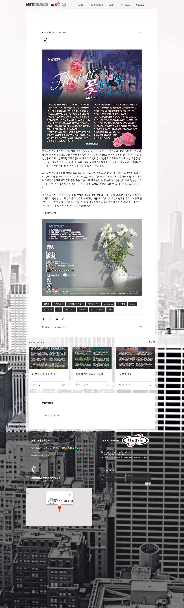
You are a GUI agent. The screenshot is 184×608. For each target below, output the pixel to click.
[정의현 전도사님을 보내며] (92, 358)
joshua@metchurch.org (40, 455)
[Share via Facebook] (43, 319)
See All (152, 342)
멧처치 (132, 304)
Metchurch (69, 310)
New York (48, 310)
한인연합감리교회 (75, 304)
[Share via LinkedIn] (56, 319)
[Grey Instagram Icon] (64, 4)
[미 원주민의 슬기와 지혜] (48, 358)
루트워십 (82, 310)
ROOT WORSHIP (97, 310)
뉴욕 (58, 310)
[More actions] (140, 32)
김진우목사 (59, 304)
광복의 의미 (125, 374)
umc (110, 310)
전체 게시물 (34, 14)
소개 (47, 14)
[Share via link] (63, 319)
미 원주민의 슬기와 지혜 (45, 374)
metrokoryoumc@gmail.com (119, 452)
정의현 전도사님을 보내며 (90, 374)
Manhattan (108, 304)
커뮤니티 (58, 14)
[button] (152, 14)
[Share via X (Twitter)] (50, 319)
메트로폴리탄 (93, 304)
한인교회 (121, 304)
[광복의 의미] (135, 358)
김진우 (47, 304)
